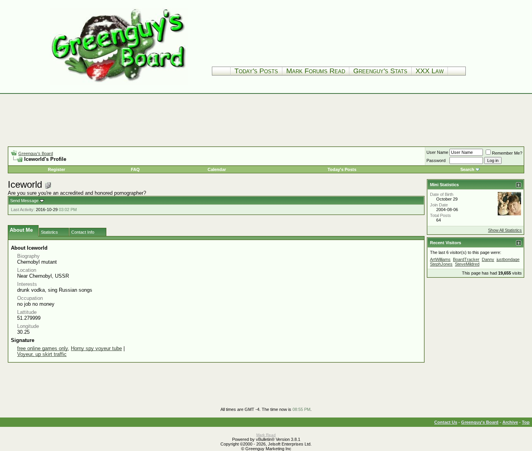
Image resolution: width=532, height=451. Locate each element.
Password (436, 160)
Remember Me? (507, 153)
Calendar (217, 169)
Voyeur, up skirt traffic (42, 354)
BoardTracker (466, 259)
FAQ (135, 169)
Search (467, 169)
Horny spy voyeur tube (96, 348)
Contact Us (445, 422)
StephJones (441, 264)
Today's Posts (256, 71)
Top (526, 422)
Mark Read (266, 435)
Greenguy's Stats (380, 71)
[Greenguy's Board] (119, 83)
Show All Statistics (505, 230)
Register (56, 169)
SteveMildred (467, 264)
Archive (510, 422)
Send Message (24, 200)
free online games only (42, 348)
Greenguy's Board (35, 153)
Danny (488, 259)
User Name (437, 152)
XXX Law (430, 71)
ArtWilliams (440, 259)
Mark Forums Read (315, 71)
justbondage (508, 259)
